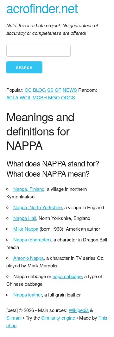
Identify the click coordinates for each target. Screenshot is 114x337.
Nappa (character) (32, 239)
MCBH (40, 97)
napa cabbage (67, 276)
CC (28, 89)
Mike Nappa (25, 228)
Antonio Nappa (28, 257)
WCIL (25, 97)
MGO (54, 97)
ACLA (12, 97)
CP (58, 89)
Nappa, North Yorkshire (37, 207)
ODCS (68, 97)
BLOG (39, 89)
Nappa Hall (24, 218)
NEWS (70, 89)
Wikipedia (79, 310)
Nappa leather (27, 294)
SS (50, 89)
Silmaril (14, 317)
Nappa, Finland (28, 188)
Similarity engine (58, 317)
